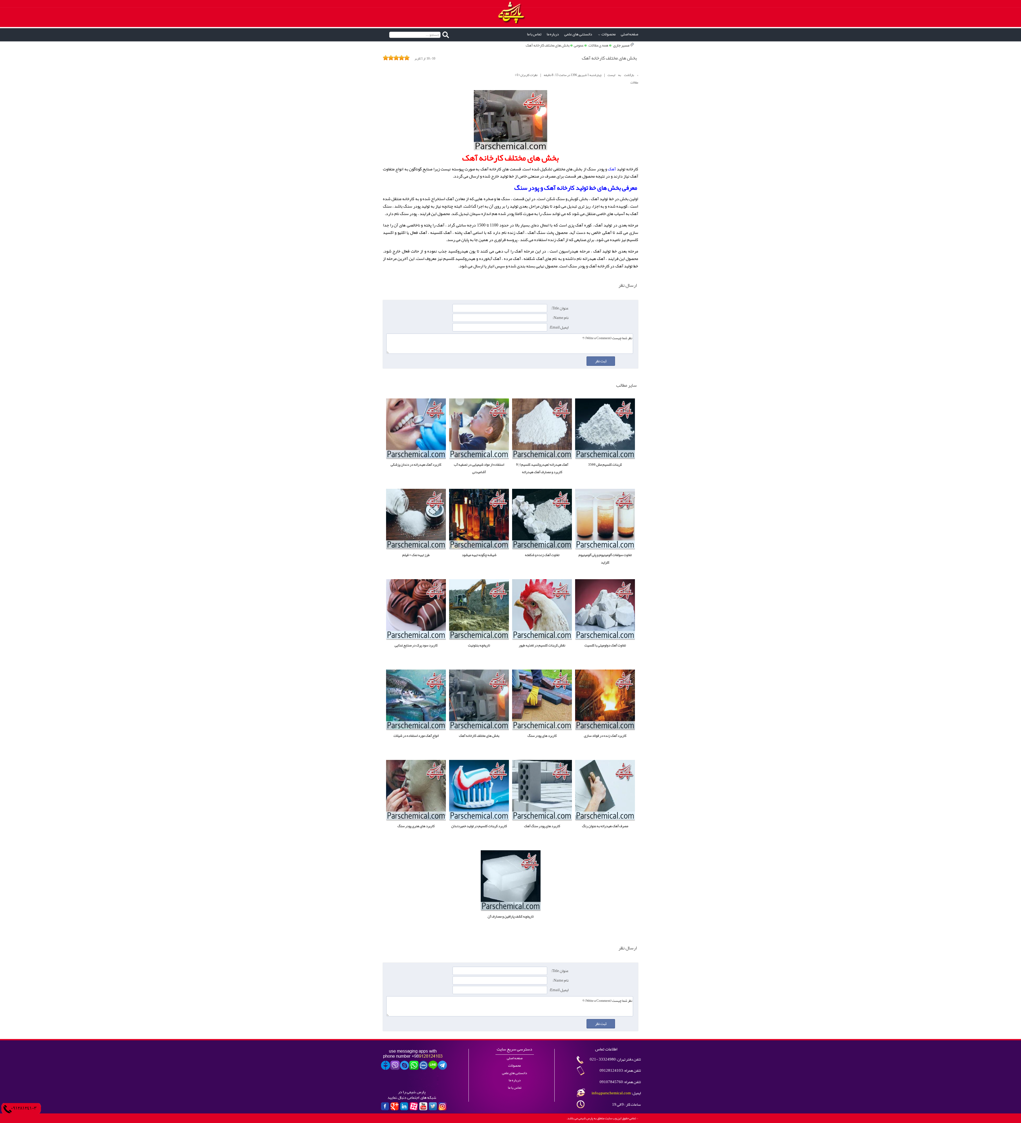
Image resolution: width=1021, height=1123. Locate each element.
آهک (612, 169)
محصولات (608, 34)
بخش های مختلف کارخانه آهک (548, 45)
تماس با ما (534, 34)
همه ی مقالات (598, 45)
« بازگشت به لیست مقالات (623, 79)
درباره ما (553, 34)
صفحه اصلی (629, 34)
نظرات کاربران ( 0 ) (526, 75)
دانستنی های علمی (578, 34)
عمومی (579, 45)
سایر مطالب (626, 385)
